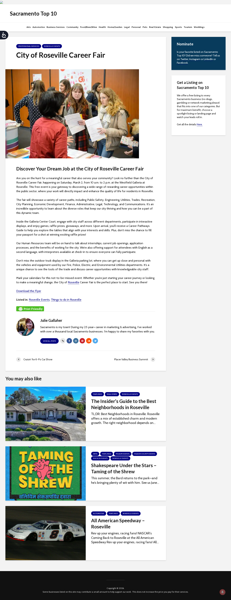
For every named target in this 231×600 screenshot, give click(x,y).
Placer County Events (144, 454)
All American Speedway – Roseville (118, 523)
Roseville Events (52, 46)
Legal (127, 27)
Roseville (73, 282)
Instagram (194, 59)
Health (102, 27)
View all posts (49, 341)
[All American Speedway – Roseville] (45, 533)
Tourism (188, 27)
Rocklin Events (100, 458)
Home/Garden (115, 27)
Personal (136, 27)
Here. (199, 124)
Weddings (199, 27)
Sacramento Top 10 (33, 13)
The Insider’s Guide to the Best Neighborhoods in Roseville (123, 404)
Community (72, 27)
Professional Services (28, 46)
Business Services (56, 27)
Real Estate (155, 27)
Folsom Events (122, 454)
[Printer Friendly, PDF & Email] (30, 308)
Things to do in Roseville (66, 299)
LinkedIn (208, 59)
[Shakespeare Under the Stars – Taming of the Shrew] (45, 473)
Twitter (184, 59)
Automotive (38, 27)
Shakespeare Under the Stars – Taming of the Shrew (123, 468)
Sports (178, 27)
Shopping (168, 27)
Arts (29, 27)
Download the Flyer (28, 291)
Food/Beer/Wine (88, 27)
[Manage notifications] (222, 592)
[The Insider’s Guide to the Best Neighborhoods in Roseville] (45, 413)
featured (97, 394)
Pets (145, 27)
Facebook (182, 62)
